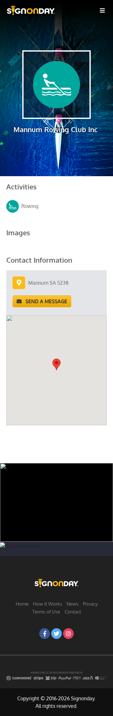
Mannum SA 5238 (48, 283)
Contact (73, 612)
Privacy (90, 604)
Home (22, 604)
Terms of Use (46, 612)
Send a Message (44, 301)
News (72, 604)
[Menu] (102, 10)
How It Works (47, 604)
